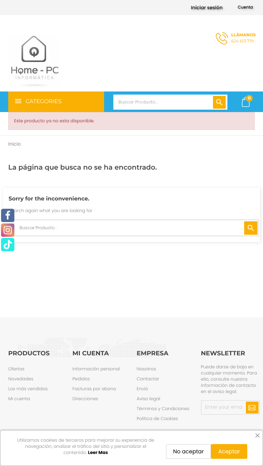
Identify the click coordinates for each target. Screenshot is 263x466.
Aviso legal (148, 398)
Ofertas (16, 369)
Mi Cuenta (91, 353)
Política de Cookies (157, 418)
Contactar (148, 379)
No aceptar (188, 451)
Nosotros (146, 369)
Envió (142, 388)
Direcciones (85, 398)
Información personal (96, 369)
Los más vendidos (28, 388)
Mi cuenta (19, 398)
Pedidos (81, 379)
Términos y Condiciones (163, 408)
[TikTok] (7, 245)
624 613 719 (243, 38)
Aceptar (229, 451)
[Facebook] (7, 215)
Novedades (21, 379)
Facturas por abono (94, 388)
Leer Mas (98, 452)
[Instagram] (7, 230)
